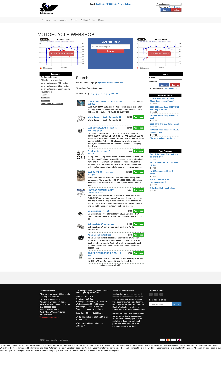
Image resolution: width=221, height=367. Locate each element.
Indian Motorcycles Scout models (55, 89)
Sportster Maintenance (108, 82)
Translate (177, 7)
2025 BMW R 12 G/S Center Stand (164, 124)
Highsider (45, 94)
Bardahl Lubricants (49, 77)
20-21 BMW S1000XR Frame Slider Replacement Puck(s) (162, 99)
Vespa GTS (45, 97)
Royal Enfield (46, 91)
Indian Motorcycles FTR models (54, 83)
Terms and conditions (49, 317)
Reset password (170, 88)
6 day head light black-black (162, 188)
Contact (74, 20)
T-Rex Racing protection (51, 80)
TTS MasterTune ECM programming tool (159, 180)
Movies (101, 20)
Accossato (45, 100)
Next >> (114, 93)
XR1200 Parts (111, 4)
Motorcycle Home (48, 20)
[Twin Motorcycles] (49, 8)
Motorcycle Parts (124, 4)
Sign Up (176, 304)
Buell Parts (100, 4)
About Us (63, 20)
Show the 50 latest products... (163, 138)
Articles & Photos (88, 20)
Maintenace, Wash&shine (52, 103)
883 (121, 82)
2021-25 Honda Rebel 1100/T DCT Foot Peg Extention (164, 108)
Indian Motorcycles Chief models (55, 86)
